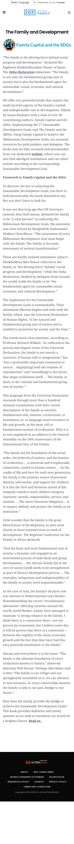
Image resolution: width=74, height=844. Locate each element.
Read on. (35, 721)
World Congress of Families (27, 776)
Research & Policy (18, 781)
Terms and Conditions (37, 786)
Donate (39, 781)
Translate (60, 2)
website (37, 154)
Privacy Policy (58, 781)
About (24, 771)
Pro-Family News (44, 771)
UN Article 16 (56, 776)
